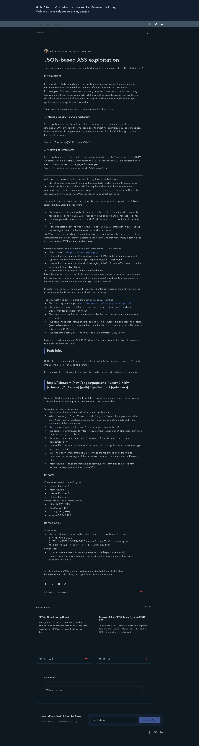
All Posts (39, 32)
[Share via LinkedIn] (58, 583)
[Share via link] (65, 583)
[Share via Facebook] (45, 583)
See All (148, 607)
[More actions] (141, 51)
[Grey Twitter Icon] (155, 732)
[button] (147, 33)
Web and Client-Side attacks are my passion (62, 11)
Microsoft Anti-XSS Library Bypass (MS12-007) (122, 619)
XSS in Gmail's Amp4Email (54, 617)
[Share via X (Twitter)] (52, 583)
